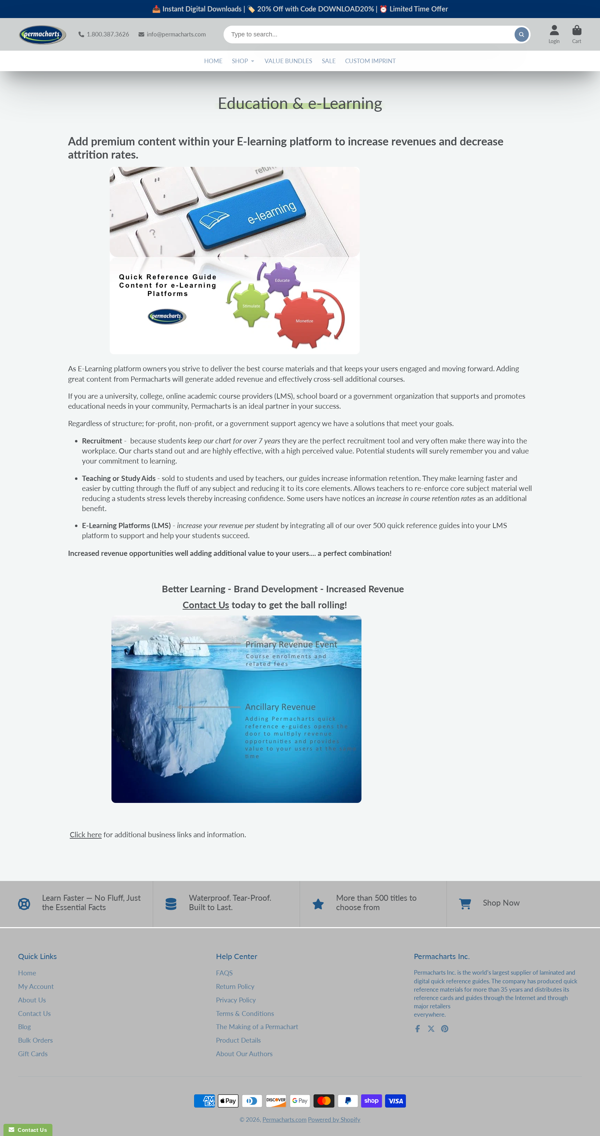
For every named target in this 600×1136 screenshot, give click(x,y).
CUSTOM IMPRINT (370, 61)
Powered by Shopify (334, 1119)
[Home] (42, 34)
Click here (86, 834)
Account (554, 34)
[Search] (522, 34)
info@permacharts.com (176, 34)
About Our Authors (244, 1054)
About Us (32, 1000)
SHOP (240, 61)
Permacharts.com (284, 1119)
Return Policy (235, 986)
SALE (329, 61)
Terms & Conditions (245, 1013)
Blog (24, 1027)
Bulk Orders (35, 1040)
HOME (213, 61)
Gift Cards (33, 1054)
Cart (577, 34)
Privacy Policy (236, 1000)
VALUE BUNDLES (288, 61)
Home (27, 973)
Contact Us (206, 604)
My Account (36, 986)
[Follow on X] (431, 1029)
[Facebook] (418, 1029)
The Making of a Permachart (257, 1027)
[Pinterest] (445, 1029)
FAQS (224, 973)
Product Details (238, 1040)
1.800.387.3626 (108, 34)
